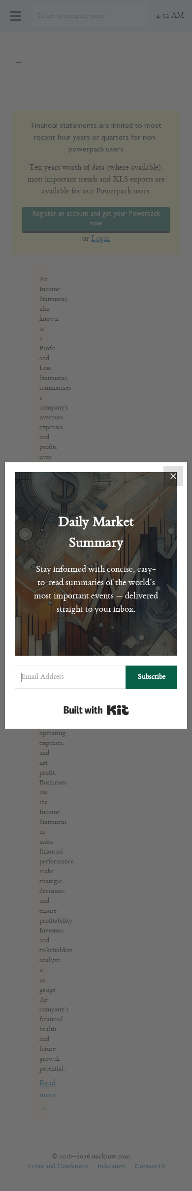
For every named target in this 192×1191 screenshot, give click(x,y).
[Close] (173, 476)
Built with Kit (96, 710)
